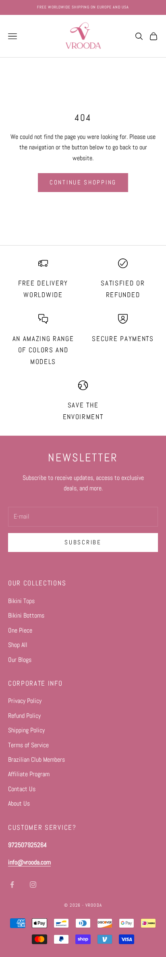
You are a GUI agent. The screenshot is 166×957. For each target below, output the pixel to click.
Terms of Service (28, 745)
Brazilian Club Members (36, 759)
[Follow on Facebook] (12, 885)
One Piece (20, 630)
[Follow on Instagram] (33, 885)
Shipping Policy (26, 730)
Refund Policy (24, 715)
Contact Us (21, 789)
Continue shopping (83, 182)
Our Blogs (19, 659)
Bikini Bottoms (26, 615)
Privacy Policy (25, 701)
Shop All (17, 645)
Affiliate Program (29, 774)
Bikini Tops (21, 601)
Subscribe (82, 542)
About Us (19, 803)
